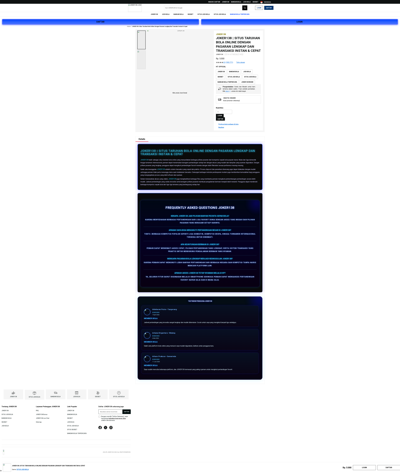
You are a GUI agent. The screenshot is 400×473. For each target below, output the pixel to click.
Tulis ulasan (240, 62)
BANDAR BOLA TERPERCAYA (77, 433)
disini (227, 91)
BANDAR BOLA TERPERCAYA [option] (227, 82)
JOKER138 (225, 2)
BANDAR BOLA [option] (234, 71)
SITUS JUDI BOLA (34, 397)
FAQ (37, 410)
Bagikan (221, 127)
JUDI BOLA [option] (247, 71)
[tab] (142, 139)
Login (259, 8)
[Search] (244, 7)
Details (142, 139)
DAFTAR (100, 22)
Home (129, 26)
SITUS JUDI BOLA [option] (234, 77)
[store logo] (135, 8)
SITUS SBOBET (72, 429)
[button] (141, 40)
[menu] (200, 14)
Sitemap (39, 422)
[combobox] (205, 7)
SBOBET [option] (220, 77)
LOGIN (299, 22)
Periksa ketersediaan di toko (228, 124)
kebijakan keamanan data (117, 418)
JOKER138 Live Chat (42, 418)
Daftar (269, 8)
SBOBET (255, 2)
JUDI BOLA (247, 2)
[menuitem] (154, 14)
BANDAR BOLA (236, 2)
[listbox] (238, 77)
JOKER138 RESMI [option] (247, 82)
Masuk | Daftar (214, 2)
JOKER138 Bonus (41, 414)
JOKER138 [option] (221, 71)
